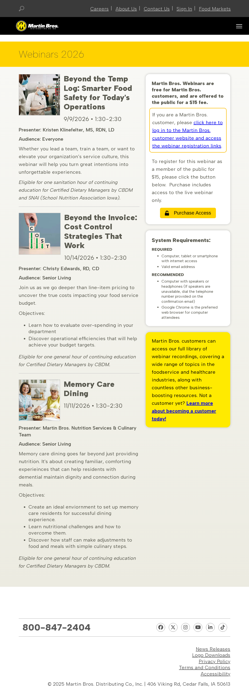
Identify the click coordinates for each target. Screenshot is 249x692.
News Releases (213, 649)
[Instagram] (185, 627)
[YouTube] (198, 627)
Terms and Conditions (204, 667)
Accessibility (215, 674)
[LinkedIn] (210, 627)
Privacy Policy (214, 661)
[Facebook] (160, 627)
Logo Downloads (211, 655)
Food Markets (215, 9)
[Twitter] (173, 627)
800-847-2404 (56, 627)
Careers (99, 9)
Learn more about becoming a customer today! (184, 411)
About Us (126, 9)
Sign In (184, 9)
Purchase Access (192, 213)
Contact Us (157, 9)
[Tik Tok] (222, 627)
